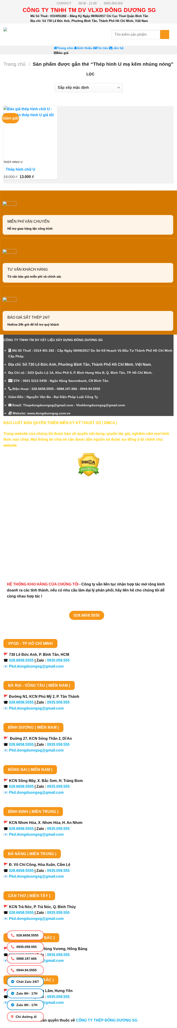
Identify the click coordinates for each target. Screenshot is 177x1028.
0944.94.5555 (26, 970)
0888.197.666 (26, 958)
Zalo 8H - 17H (26, 993)
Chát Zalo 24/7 (27, 981)
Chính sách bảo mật (25, 529)
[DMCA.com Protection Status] (88, 464)
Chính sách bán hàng (27, 505)
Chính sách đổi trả (24, 553)
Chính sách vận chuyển (29, 521)
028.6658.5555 (26, 935)
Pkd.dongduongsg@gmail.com (36, 666)
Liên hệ (118, 48)
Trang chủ (65, 48)
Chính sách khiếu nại (26, 545)
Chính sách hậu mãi (25, 537)
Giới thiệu (84, 48)
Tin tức (102, 48)
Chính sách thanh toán (28, 513)
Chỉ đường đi (26, 1017)
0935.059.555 (26, 947)
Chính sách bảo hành (27, 561)
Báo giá (62, 53)
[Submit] (164, 34)
